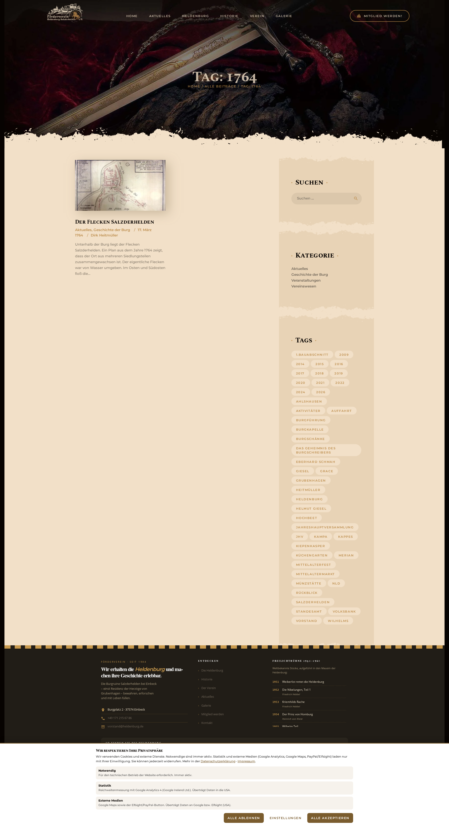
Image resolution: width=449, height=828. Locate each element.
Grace (326, 471)
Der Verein (208, 688)
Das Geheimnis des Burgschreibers (316, 450)
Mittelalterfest (313, 565)
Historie (206, 679)
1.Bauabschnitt (312, 354)
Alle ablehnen (244, 818)
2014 (300, 364)
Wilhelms (338, 621)
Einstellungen (286, 818)
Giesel (303, 471)
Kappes (345, 536)
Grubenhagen (311, 480)
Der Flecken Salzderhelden (114, 222)
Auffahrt (341, 411)
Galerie (206, 705)
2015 (319, 364)
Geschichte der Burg (112, 230)
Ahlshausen (309, 401)
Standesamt (309, 611)
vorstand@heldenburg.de (125, 726)
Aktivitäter (308, 411)
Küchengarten (312, 555)
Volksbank (344, 611)
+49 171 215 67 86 (120, 718)
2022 (339, 383)
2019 (338, 373)
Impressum (246, 761)
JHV (300, 536)
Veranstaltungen (306, 280)
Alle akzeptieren (330, 818)
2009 (344, 354)
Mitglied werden (212, 714)
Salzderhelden (313, 602)
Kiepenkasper (310, 546)
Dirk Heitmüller (104, 235)
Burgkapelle (310, 429)
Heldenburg (309, 499)
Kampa (320, 536)
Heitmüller (308, 490)
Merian (346, 555)
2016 (339, 364)
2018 (319, 373)
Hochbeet (306, 518)
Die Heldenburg (212, 670)
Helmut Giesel (311, 508)
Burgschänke (310, 439)
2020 (300, 383)
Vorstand (306, 621)
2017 (300, 373)
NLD (336, 583)
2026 (320, 392)
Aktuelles (83, 230)
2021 (320, 383)
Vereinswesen (303, 286)
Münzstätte (309, 583)
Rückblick (307, 593)
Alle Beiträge (220, 86)
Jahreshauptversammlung (325, 527)
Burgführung (311, 420)
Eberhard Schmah (316, 462)
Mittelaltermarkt (315, 574)
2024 (300, 392)
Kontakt (207, 723)
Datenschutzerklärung (218, 761)
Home (194, 86)
